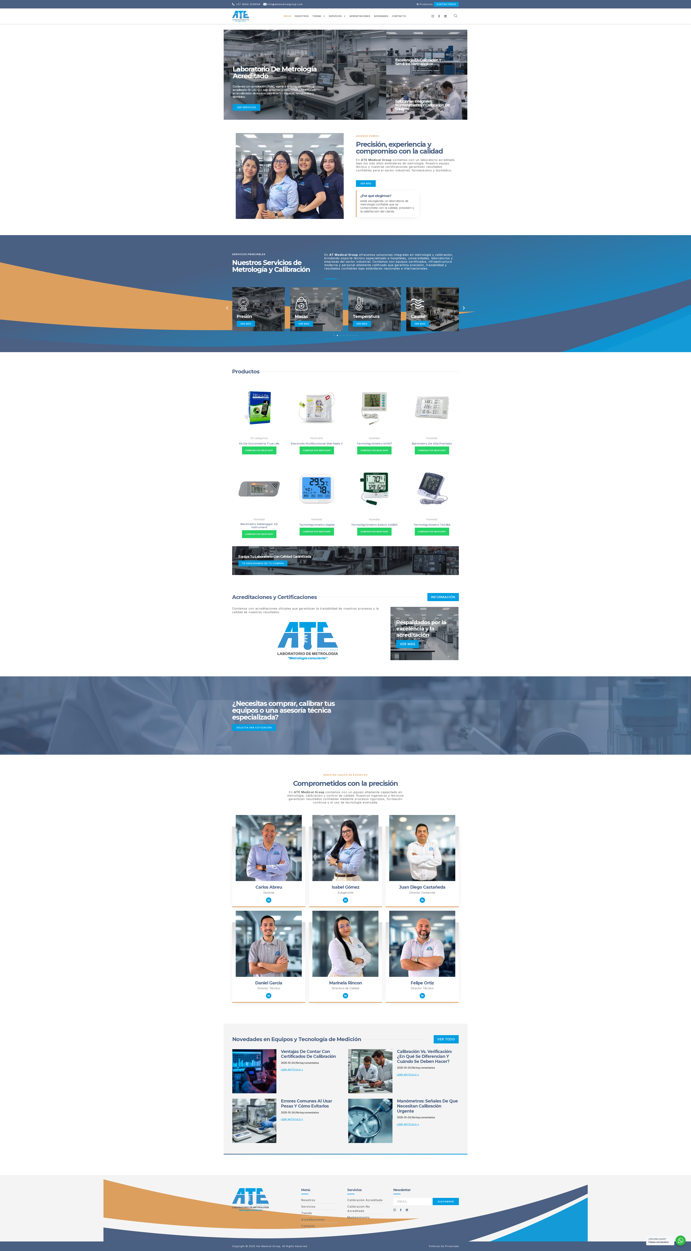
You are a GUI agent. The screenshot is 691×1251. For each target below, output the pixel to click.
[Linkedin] (268, 900)
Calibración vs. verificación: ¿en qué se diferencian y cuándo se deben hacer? (424, 1056)
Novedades (381, 16)
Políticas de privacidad (444, 1246)
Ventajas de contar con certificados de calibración (308, 1054)
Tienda (316, 16)
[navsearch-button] (455, 16)
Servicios (335, 16)
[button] (227, 308)
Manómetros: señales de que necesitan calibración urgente (427, 1106)
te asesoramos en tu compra (263, 563)
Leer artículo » (292, 1069)
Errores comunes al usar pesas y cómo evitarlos (306, 1104)
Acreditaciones (359, 16)
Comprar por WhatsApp (259, 450)
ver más (407, 644)
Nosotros (302, 16)
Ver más (245, 323)
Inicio (287, 16)
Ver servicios (246, 107)
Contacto (399, 16)
